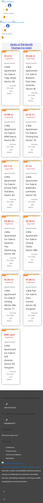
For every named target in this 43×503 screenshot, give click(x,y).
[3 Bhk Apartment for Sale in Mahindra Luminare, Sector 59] (32, 162)
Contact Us (10, 447)
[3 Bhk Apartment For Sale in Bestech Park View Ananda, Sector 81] (32, 52)
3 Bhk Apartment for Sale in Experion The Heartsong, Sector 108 (10, 243)
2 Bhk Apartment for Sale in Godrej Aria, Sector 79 (32, 133)
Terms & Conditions (13, 455)
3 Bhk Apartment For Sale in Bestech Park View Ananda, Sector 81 (31, 78)
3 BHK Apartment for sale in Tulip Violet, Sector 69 (10, 74)
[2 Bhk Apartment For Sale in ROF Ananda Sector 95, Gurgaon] (11, 330)
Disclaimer (10, 458)
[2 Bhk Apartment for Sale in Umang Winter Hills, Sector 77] (11, 275)
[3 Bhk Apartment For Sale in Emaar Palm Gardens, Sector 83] (11, 162)
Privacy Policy (11, 451)
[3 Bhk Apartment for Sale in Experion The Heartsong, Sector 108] (11, 217)
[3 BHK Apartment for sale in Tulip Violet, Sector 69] (11, 52)
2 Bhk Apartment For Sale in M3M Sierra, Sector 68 (10, 133)
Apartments (9, 63)
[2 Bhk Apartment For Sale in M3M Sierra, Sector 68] (11, 110)
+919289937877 (9, 423)
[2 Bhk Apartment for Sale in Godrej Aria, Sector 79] (32, 110)
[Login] (9, 6)
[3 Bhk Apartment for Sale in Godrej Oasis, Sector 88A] (32, 217)
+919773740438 (10, 408)
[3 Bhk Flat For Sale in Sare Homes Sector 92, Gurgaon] (32, 275)
